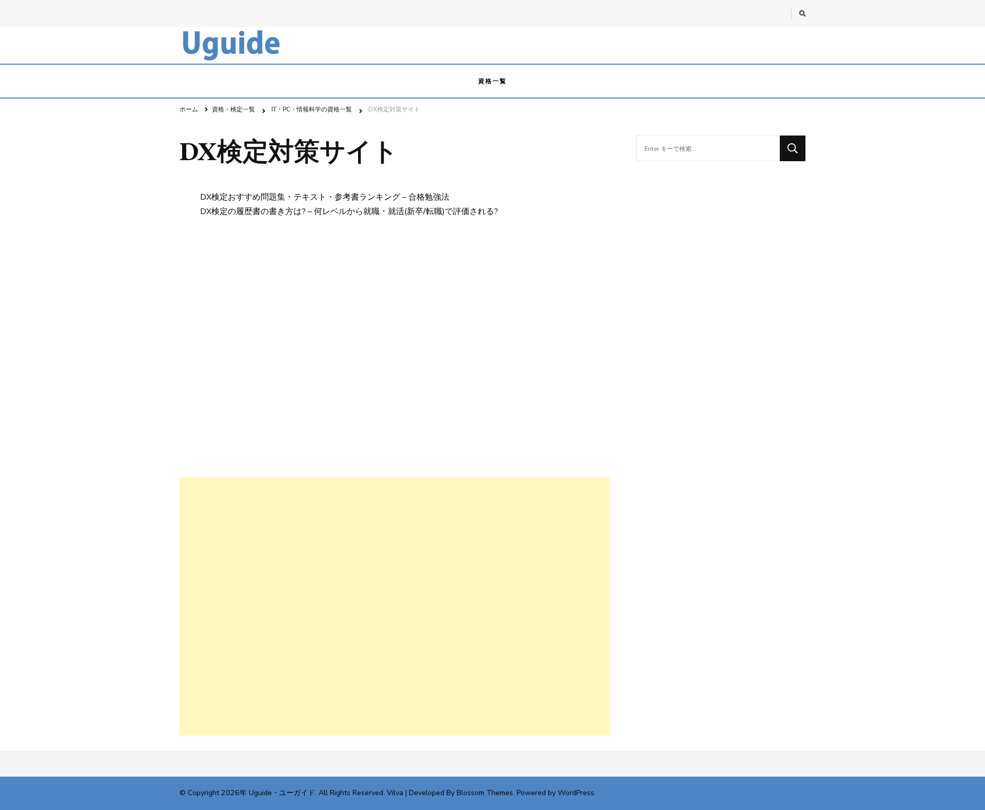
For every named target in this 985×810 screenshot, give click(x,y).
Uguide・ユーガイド (282, 793)
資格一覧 (492, 81)
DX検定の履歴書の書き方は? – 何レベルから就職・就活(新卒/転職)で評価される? (349, 211)
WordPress (576, 793)
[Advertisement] (395, 606)
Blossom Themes (485, 793)
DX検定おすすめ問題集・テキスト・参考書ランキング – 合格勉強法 (324, 197)
